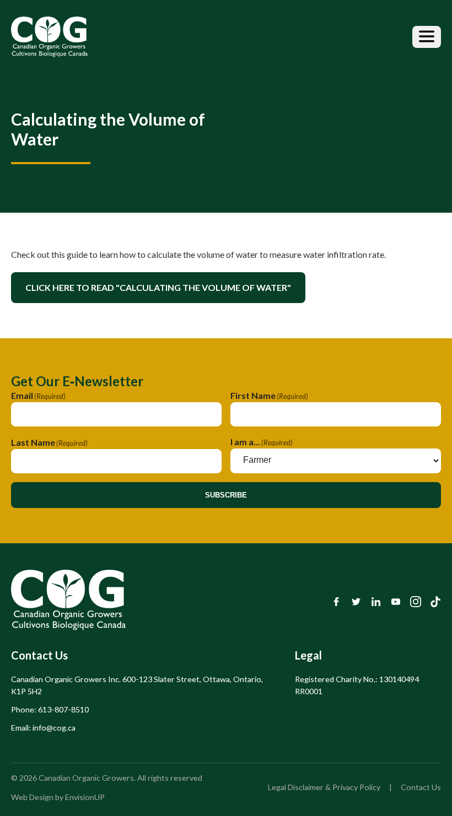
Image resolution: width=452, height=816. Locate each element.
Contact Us (421, 787)
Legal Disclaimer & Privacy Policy (324, 787)
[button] (426, 37)
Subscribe (226, 495)
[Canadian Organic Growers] (49, 37)
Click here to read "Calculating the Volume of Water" (158, 287)
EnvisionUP (85, 797)
